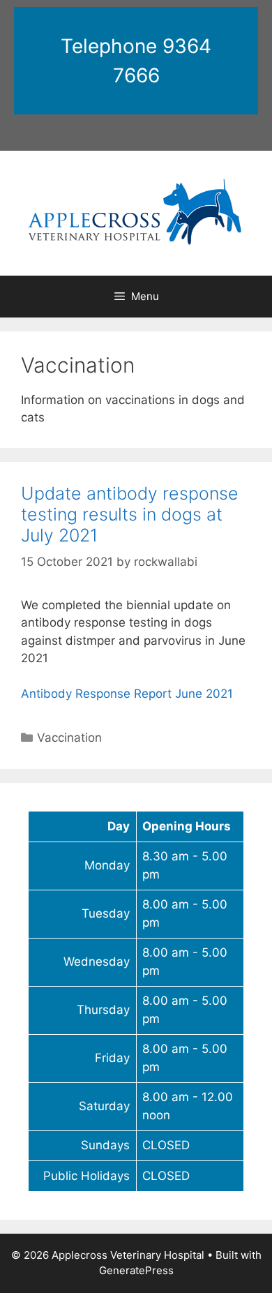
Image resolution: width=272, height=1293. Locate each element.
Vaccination (69, 738)
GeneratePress (136, 1270)
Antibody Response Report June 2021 (127, 694)
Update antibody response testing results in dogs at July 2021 (130, 514)
